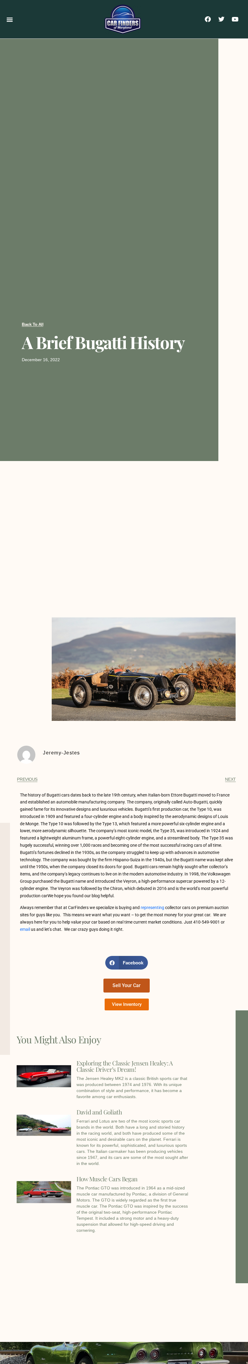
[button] (10, 19)
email (25, 929)
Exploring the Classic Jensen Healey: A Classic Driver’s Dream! (125, 1066)
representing (152, 907)
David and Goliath (99, 1112)
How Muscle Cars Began (107, 1179)
